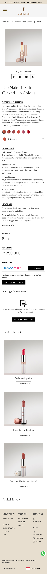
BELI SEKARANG (36, 268)
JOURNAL (6, 525)
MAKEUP (21, 525)
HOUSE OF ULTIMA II (9, 528)
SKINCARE (21, 522)
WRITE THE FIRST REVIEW (23, 319)
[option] (23, 47)
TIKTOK (38, 541)
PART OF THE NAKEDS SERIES (12, 102)
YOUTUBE (39, 538)
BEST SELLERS (23, 518)
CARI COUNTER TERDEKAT (14, 282)
